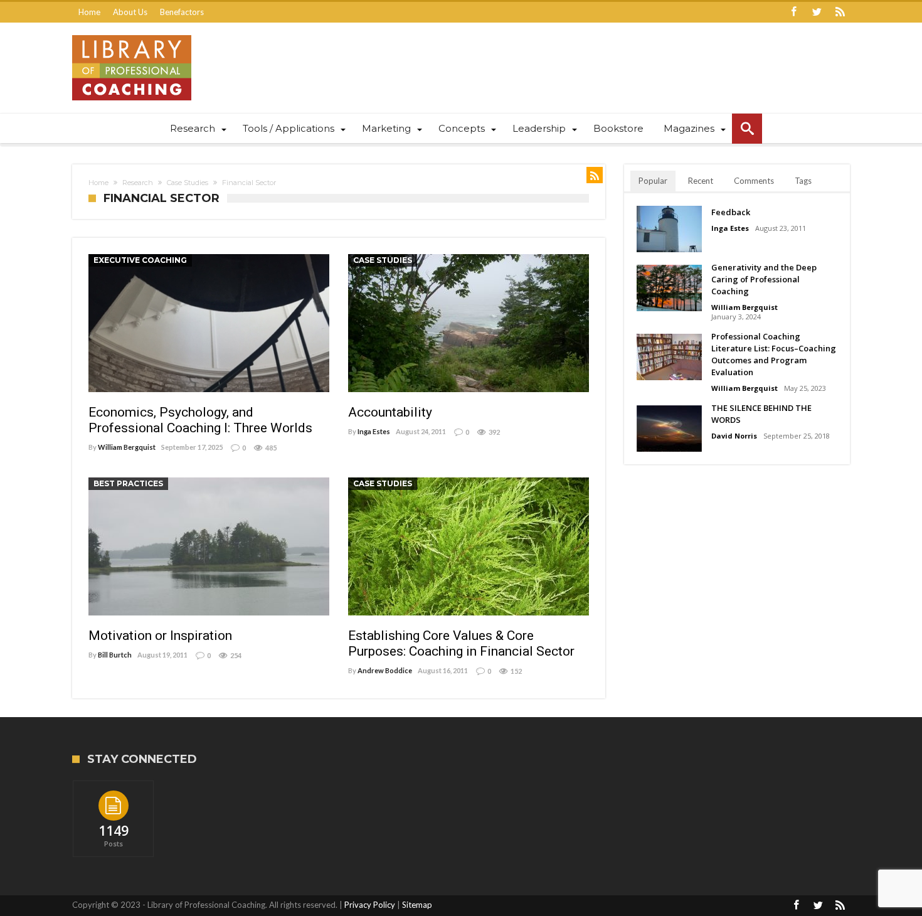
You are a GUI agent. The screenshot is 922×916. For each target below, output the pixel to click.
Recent (700, 181)
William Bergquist (127, 447)
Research (137, 182)
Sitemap (417, 905)
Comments (754, 181)
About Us (130, 12)
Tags (803, 181)
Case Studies (187, 182)
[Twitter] (817, 12)
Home (89, 12)
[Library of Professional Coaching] (131, 35)
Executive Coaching (140, 260)
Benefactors (182, 12)
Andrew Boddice (385, 670)
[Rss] (840, 12)
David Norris (734, 435)
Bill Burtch (115, 655)
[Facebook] (793, 12)
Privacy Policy (369, 905)
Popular (653, 181)
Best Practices (128, 483)
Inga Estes (374, 431)
